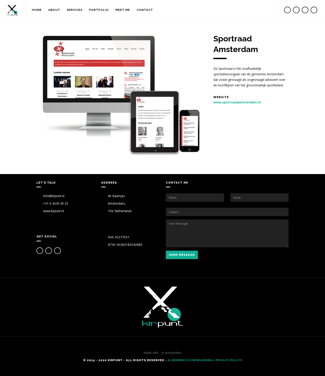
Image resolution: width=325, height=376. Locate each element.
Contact (145, 10)
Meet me (122, 10)
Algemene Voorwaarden (190, 360)
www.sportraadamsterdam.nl (237, 102)
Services (74, 10)
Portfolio (99, 10)
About (54, 10)
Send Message (182, 254)
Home (37, 10)
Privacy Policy (229, 360)
